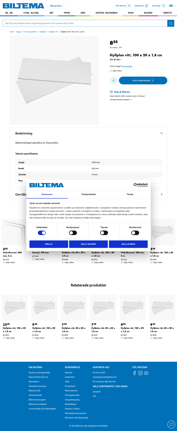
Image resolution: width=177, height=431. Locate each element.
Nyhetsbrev (34, 381)
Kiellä (49, 244)
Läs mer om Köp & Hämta (120, 99)
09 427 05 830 (99, 372)
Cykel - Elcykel (31, 12)
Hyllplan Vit (53, 31)
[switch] (73, 233)
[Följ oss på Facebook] (134, 373)
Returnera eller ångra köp (76, 417)
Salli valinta (88, 244)
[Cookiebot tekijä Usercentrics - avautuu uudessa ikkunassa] (135, 185)
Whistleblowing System (76, 413)
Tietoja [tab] (130, 194)
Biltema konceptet (37, 399)
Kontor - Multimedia (107, 12)
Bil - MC (9, 12)
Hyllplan (42, 31)
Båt (51, 12)
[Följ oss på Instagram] (140, 373)
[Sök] (170, 23)
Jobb (67, 381)
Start (12, 31)
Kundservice (72, 367)
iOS (94, 396)
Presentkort (70, 386)
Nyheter (68, 372)
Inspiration (70, 377)
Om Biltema (35, 367)
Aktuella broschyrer (38, 386)
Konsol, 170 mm (40, 252)
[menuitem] (9, 13)
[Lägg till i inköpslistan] (114, 80)
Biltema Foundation (38, 404)
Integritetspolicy (72, 399)
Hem (83, 12)
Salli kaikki (128, 244)
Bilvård (148, 12)
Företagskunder (72, 395)
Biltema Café (34, 390)
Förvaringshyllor (30, 31)
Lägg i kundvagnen (141, 80)
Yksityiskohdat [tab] (88, 194)
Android (96, 391)
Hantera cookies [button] (72, 408)
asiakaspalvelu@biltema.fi (105, 377)
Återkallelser (70, 404)
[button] (172, 5)
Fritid (67, 12)
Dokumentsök (35, 395)
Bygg (131, 12)
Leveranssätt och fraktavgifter (42, 408)
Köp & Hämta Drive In (38, 377)
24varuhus (127, 66)
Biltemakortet (71, 390)
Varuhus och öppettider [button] (39, 372)
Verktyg (167, 12)
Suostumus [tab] (47, 194)
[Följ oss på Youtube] (146, 374)
